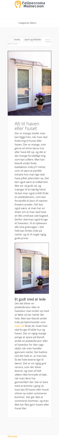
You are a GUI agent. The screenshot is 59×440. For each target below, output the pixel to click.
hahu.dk (19, 326)
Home (17, 39)
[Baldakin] (32, 293)
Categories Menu (27, 22)
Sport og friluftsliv (33, 39)
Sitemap (12, 436)
